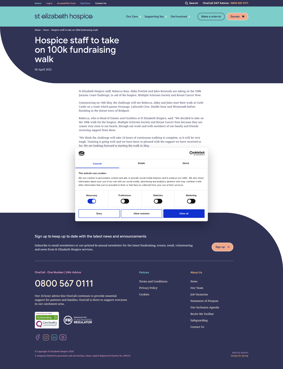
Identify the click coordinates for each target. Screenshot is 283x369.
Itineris (244, 352)
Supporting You (154, 16)
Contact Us (197, 327)
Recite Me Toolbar (202, 314)
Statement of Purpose (204, 301)
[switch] (125, 201)
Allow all (183, 213)
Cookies (144, 294)
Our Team (196, 288)
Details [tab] (141, 163)
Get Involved (179, 16)
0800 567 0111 (239, 3)
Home (38, 29)
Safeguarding (199, 320)
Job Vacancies (199, 294)
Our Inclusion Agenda (204, 307)
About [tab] (185, 163)
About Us (196, 272)
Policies (144, 272)
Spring (244, 355)
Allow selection (142, 213)
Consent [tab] (97, 163)
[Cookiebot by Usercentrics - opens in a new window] (192, 153)
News (46, 29)
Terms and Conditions (153, 281)
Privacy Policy (148, 288)
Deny (99, 213)
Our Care (132, 16)
